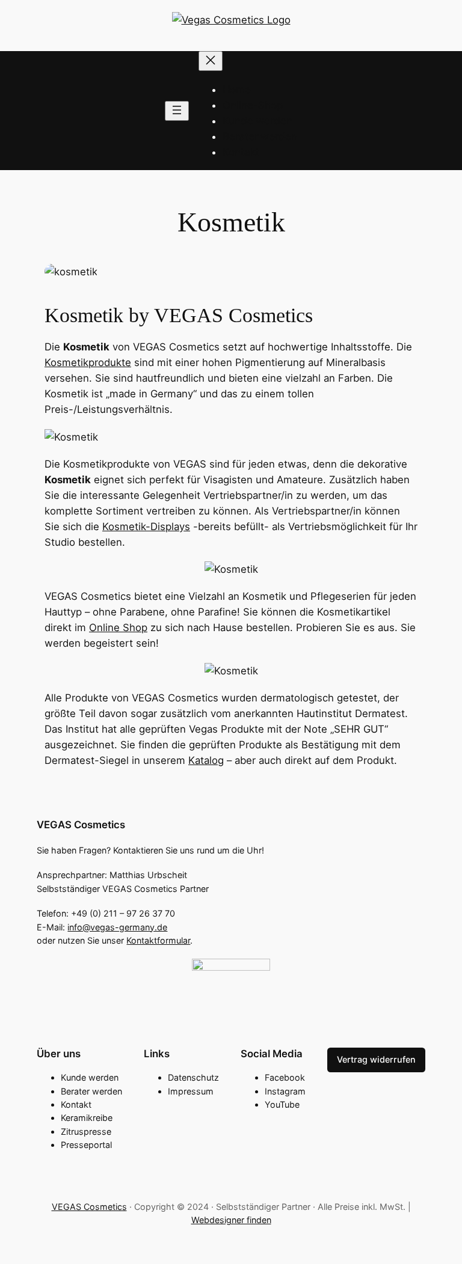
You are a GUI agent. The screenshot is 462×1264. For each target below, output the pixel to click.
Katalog (206, 760)
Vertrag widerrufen (376, 1059)
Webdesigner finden (231, 1220)
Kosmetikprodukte (88, 362)
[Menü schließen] (211, 61)
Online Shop (118, 627)
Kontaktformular (158, 940)
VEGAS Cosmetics (81, 825)
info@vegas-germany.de (117, 927)
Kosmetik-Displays (146, 527)
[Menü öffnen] (177, 111)
